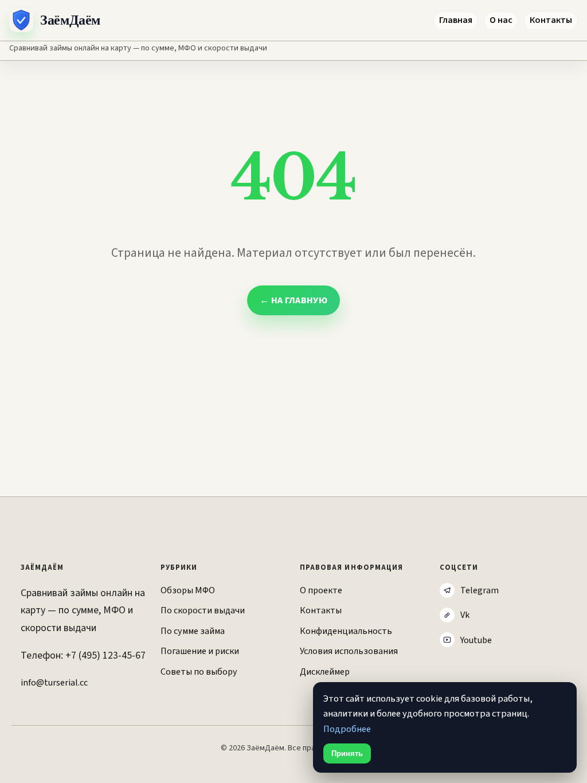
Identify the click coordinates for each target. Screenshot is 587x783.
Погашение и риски (200, 650)
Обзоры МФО (188, 590)
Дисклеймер (325, 671)
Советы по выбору (199, 671)
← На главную (293, 300)
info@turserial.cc (54, 682)
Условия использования (349, 650)
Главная (455, 19)
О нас (501, 19)
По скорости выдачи (203, 610)
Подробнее (347, 729)
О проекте (321, 590)
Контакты (551, 19)
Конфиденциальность (346, 630)
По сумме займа (193, 630)
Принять (347, 753)
